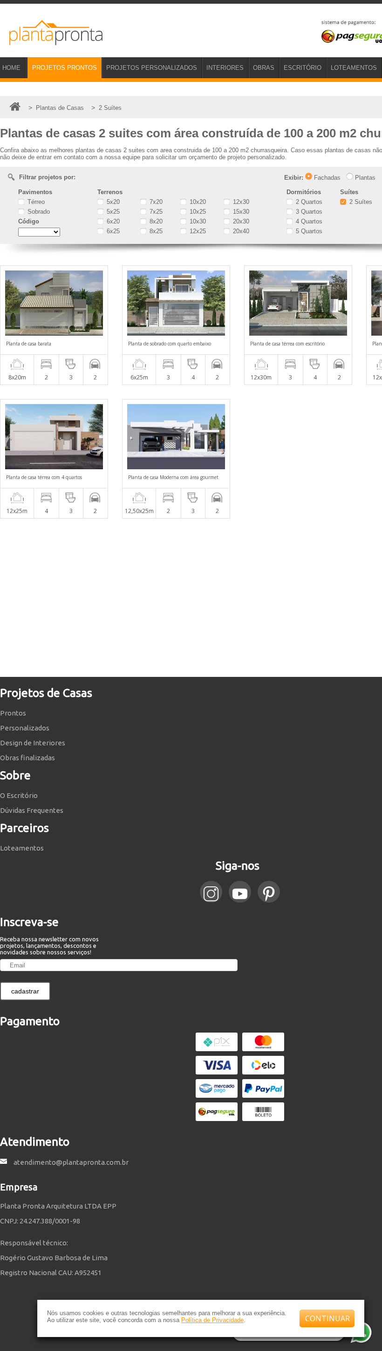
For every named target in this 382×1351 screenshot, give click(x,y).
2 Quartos (308, 201)
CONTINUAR (327, 1318)
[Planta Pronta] (51, 41)
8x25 (155, 231)
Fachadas (326, 177)
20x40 (240, 231)
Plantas (364, 177)
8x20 (155, 221)
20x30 (240, 221)
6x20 (112, 221)
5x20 (112, 201)
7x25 (155, 211)
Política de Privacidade (212, 1320)
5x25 (112, 211)
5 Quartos (308, 231)
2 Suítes (360, 201)
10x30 (197, 221)
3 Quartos (308, 211)
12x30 (240, 201)
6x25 (112, 231)
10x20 (197, 201)
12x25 (197, 231)
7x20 (155, 201)
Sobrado (38, 211)
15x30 (240, 211)
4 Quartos (308, 221)
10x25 (197, 211)
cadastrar (25, 991)
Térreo (35, 201)
